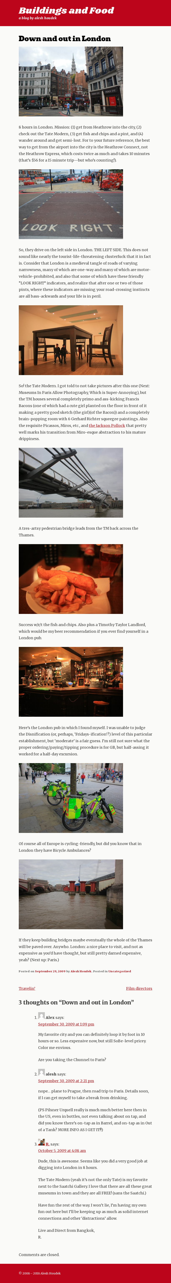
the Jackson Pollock (107, 425)
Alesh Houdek (81, 971)
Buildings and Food (66, 11)
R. (48, 1144)
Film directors (139, 988)
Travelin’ (27, 988)
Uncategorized (119, 971)
